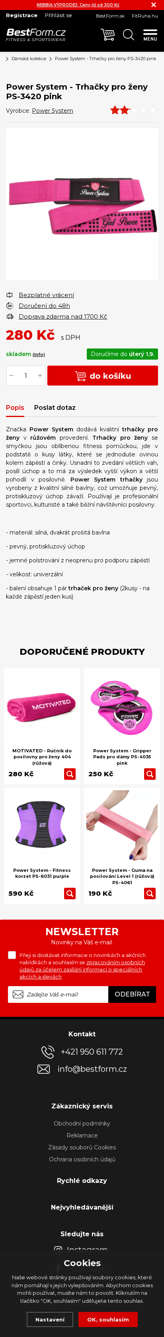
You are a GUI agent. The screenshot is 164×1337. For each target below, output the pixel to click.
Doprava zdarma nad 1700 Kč (63, 316)
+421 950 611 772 (92, 1052)
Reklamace (82, 1135)
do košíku (109, 376)
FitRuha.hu (145, 16)
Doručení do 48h (44, 305)
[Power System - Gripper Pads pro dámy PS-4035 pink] (122, 706)
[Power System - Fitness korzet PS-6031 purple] (42, 825)
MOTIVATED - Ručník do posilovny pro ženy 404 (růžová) (42, 757)
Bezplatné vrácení (46, 295)
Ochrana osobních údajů (82, 1159)
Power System (52, 110)
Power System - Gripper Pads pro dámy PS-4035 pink (122, 757)
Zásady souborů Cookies (82, 1147)
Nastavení (49, 1319)
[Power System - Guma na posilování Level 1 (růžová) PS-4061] (122, 825)
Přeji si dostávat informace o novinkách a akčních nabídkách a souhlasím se (83, 966)
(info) (39, 354)
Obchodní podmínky (82, 1123)
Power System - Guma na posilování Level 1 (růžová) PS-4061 (122, 876)
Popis (15, 407)
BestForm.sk (110, 16)
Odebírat (132, 994)
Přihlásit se (58, 15)
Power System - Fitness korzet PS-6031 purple (42, 873)
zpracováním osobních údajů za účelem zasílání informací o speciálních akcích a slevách (82, 969)
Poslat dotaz (55, 407)
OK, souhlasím (108, 1319)
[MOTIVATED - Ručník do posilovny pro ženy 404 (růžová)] (42, 706)
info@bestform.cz (92, 1069)
